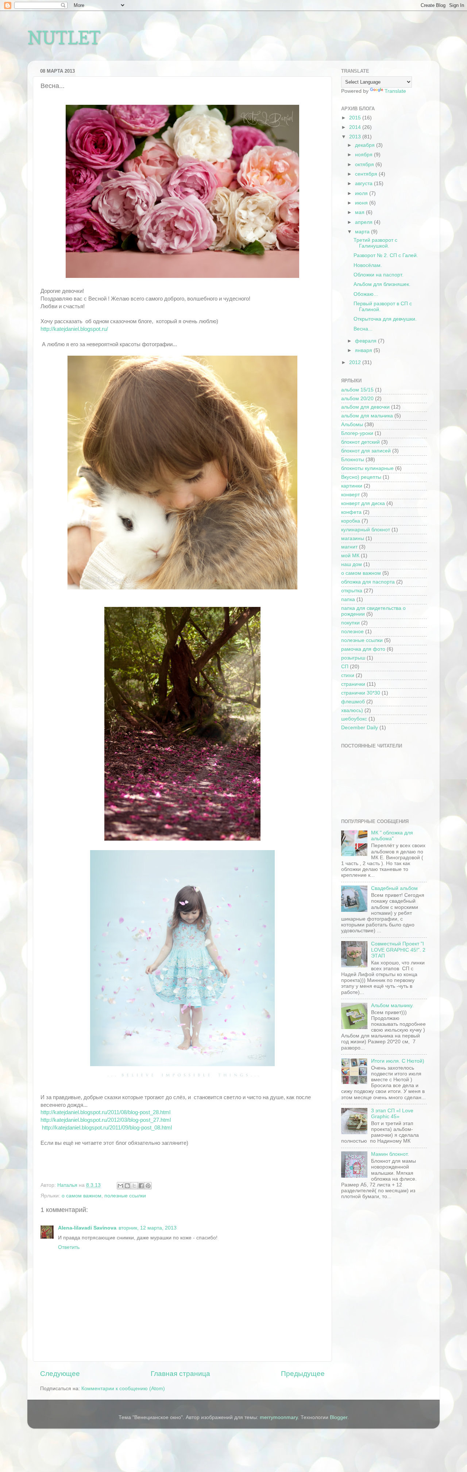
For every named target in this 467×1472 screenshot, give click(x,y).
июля (362, 193)
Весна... (363, 329)
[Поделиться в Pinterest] (148, 1185)
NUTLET (63, 37)
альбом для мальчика (367, 415)
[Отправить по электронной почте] (120, 1185)
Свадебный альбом (394, 888)
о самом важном (81, 1195)
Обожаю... (366, 294)
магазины (352, 538)
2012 (355, 362)
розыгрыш (353, 658)
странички (353, 684)
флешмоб (353, 701)
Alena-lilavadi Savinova (87, 1228)
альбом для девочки (365, 407)
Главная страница (180, 1373)
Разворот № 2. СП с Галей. (386, 255)
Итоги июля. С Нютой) (397, 1061)
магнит (349, 547)
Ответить (69, 1247)
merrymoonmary (279, 1417)
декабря (365, 145)
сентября (367, 174)
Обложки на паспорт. (379, 275)
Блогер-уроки (357, 433)
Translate (395, 91)
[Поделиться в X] (134, 1185)
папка (348, 599)
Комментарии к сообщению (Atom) (123, 1388)
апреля (364, 222)
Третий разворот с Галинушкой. (375, 243)
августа (364, 183)
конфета (351, 512)
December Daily (359, 727)
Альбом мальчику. (392, 1005)
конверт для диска (363, 503)
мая (360, 212)
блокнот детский (360, 442)
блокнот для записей (366, 451)
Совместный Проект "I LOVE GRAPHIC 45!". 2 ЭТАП (398, 949)
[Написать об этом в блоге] (127, 1185)
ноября (364, 154)
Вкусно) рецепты (361, 477)
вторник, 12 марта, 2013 (148, 1228)
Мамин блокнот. (390, 1154)
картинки (351, 486)
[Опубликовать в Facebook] (141, 1185)
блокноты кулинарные (367, 468)
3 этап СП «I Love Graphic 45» (392, 1113)
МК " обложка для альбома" (392, 835)
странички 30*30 (360, 693)
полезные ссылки (125, 1195)
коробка (350, 521)
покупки (350, 623)
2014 (355, 127)
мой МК (350, 555)
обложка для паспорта (368, 582)
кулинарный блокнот (365, 529)
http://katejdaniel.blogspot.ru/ (74, 329)
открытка (351, 590)
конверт (350, 494)
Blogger (338, 1417)
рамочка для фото (363, 649)
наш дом (351, 564)
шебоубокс (354, 719)
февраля (366, 341)
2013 (355, 136)
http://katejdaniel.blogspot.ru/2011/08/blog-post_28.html (105, 1112)
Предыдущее (303, 1373)
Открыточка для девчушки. (385, 319)
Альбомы (352, 424)
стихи (347, 675)
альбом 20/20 (357, 398)
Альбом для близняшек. (382, 284)
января (364, 350)
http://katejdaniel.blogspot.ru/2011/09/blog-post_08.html (107, 1128)
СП (344, 666)
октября (365, 164)
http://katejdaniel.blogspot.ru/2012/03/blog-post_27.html (105, 1120)
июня (362, 203)
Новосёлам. (368, 265)
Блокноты (352, 459)
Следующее (60, 1373)
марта (363, 231)
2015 (355, 118)
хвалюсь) (352, 710)
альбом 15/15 (357, 390)
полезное (352, 631)
